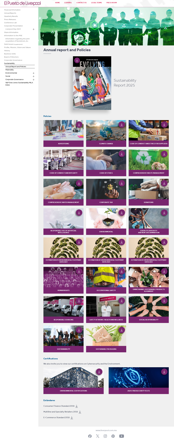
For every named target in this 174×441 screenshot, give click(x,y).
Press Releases (10, 20)
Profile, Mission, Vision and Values (17, 47)
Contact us (81, 2)
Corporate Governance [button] (14, 79)
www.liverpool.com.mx (106, 430)
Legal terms (96, 2)
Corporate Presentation (13, 26)
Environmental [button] (11, 73)
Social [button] (7, 76)
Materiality (9, 70)
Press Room (111, 2)
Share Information (11, 32)
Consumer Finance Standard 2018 (59, 406)
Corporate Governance (13, 60)
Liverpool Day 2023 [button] (13, 29)
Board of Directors (11, 57)
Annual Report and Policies (15, 67)
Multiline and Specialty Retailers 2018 (60, 412)
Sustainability (9, 63)
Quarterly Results (11, 16)
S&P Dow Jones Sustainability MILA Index (19, 84)
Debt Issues (13, 44)
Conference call (10, 23)
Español (68, 2)
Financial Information (12, 10)
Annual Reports (10, 13)
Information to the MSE (13, 36)
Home (57, 2)
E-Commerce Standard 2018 (56, 417)
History (7, 51)
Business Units (10, 54)
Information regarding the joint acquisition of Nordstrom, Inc (17, 40)
